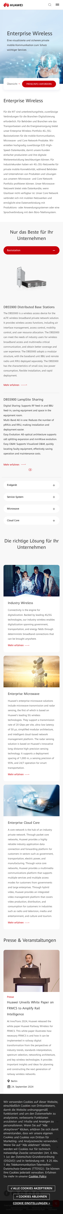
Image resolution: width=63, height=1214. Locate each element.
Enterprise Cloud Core (24, 822)
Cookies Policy (37, 1176)
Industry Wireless (20, 603)
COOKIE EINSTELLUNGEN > (31, 1203)
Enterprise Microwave (24, 694)
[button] (30, 469)
